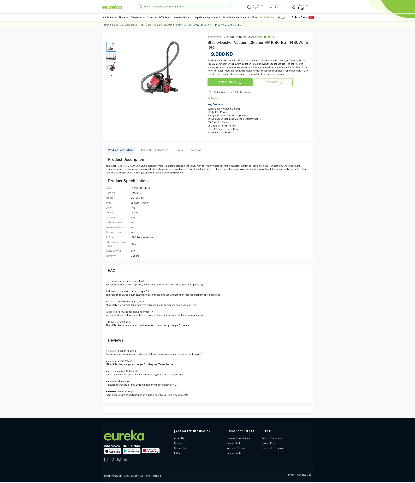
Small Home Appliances (124, 25)
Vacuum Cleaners (163, 25)
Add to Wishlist (221, 92)
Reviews (196, 150)
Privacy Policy (269, 443)
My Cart (278, 5)
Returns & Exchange (273, 448)
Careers (178, 443)
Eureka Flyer (267, 17)
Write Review (256, 37)
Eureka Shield (234, 443)
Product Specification (154, 150)
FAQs (180, 150)
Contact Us (180, 448)
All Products (109, 17)
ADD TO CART (227, 82)
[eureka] (112, 6)
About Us (179, 438)
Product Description (120, 150)
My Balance (258, 5)
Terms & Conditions (272, 438)
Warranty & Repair (236, 448)
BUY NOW (272, 82)
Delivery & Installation (238, 438)
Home (106, 25)
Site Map (306, 474)
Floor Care (145, 25)
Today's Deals (299, 17)
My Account (303, 5)
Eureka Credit (234, 453)
